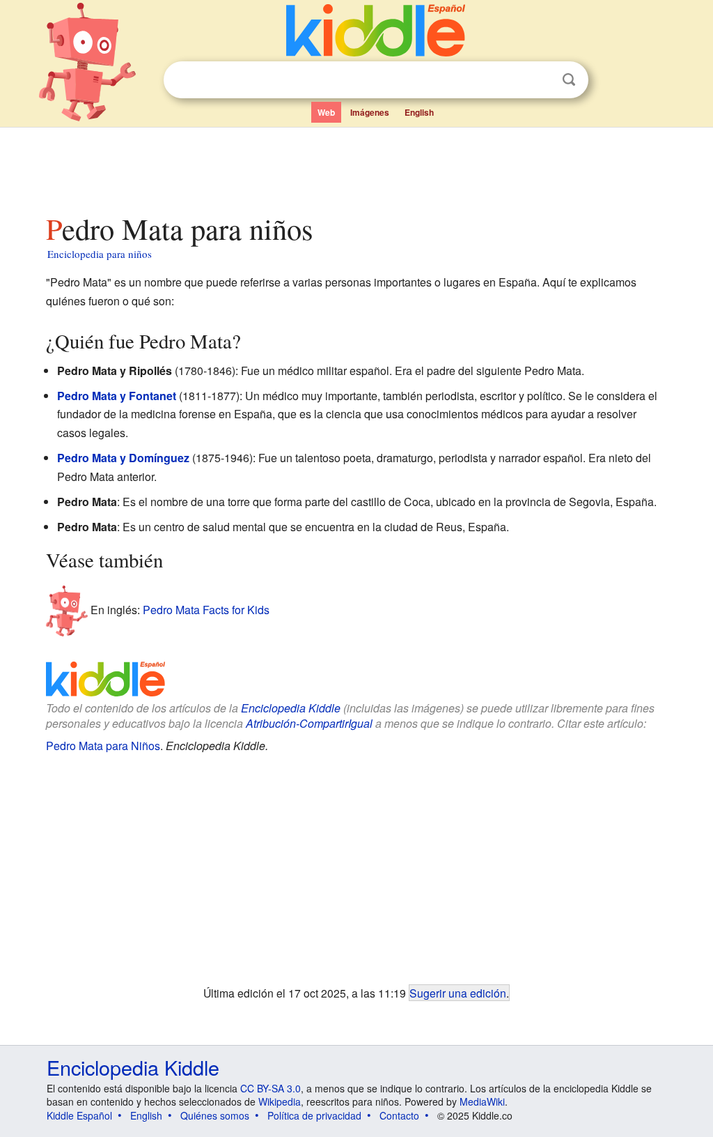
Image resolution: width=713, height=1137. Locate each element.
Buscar (569, 80)
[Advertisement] (356, 166)
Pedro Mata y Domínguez (123, 458)
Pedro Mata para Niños (103, 746)
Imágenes (369, 112)
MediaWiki (482, 1101)
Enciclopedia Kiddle (290, 708)
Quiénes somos (214, 1115)
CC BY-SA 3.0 (270, 1088)
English (419, 112)
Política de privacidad (314, 1115)
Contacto (399, 1115)
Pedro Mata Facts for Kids (206, 610)
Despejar (540, 80)
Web (326, 112)
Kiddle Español (79, 1115)
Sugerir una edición (457, 992)
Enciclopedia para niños (99, 254)
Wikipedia (279, 1101)
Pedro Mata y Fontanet (116, 396)
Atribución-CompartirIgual (309, 723)
